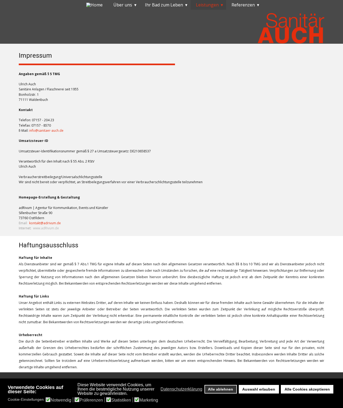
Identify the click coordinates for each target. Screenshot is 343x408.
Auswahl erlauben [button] (258, 389)
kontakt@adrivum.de (45, 223)
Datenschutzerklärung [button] (181, 389)
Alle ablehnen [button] (220, 389)
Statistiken (121, 400)
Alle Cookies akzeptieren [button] (307, 389)
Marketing (148, 400)
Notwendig (61, 400)
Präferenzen (91, 400)
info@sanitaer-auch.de (46, 130)
